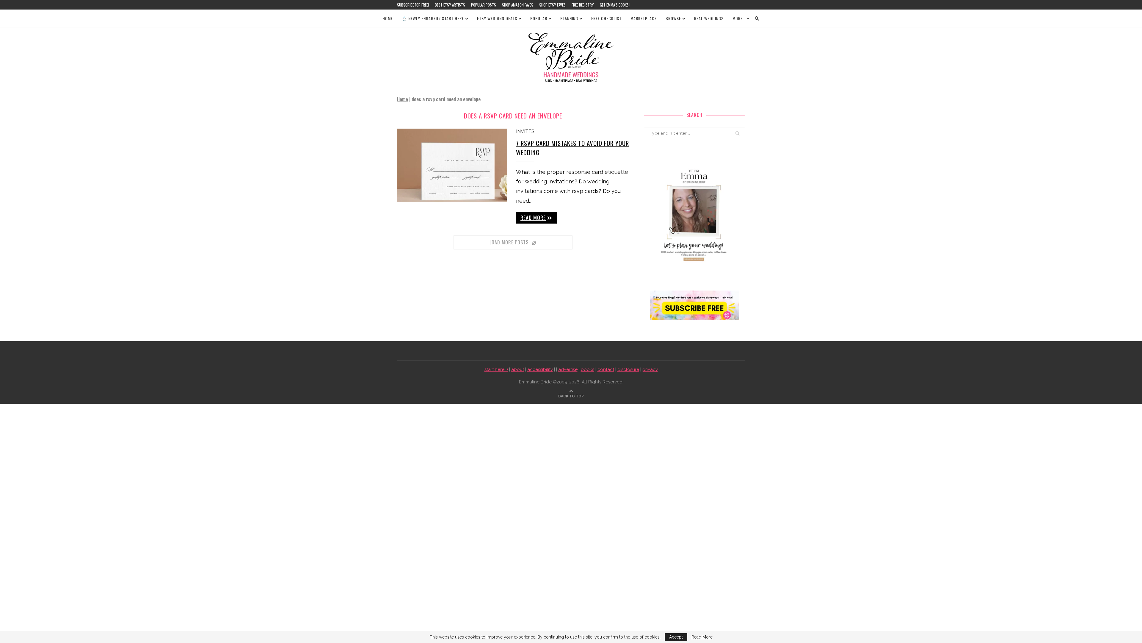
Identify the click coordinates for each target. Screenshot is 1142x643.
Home (387, 18)
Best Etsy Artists (450, 5)
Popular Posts (483, 5)
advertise (568, 369)
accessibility (540, 369)
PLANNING (569, 18)
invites (525, 131)
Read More (702, 637)
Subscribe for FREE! (413, 5)
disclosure (628, 369)
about (517, 369)
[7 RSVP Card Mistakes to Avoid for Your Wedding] (452, 165)
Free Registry (583, 5)
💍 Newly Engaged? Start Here (433, 18)
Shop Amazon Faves (517, 5)
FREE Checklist (606, 18)
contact (605, 369)
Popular (538, 18)
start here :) (496, 369)
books (587, 369)
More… (738, 18)
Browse (673, 18)
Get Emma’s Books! (615, 5)
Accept (676, 637)
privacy (650, 369)
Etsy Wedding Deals (497, 18)
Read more (533, 217)
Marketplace (643, 18)
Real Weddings (709, 18)
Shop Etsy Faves (552, 5)
